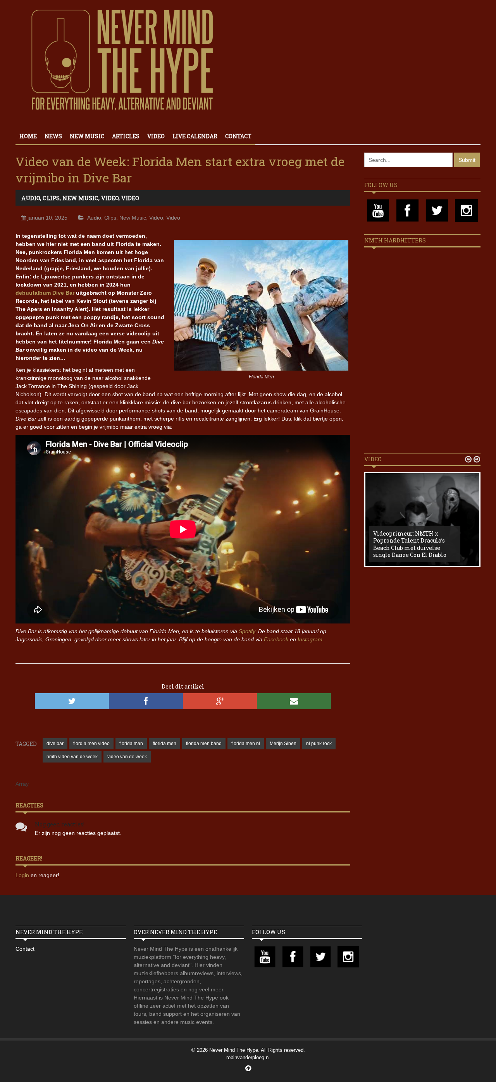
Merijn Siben (283, 743)
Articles (126, 136)
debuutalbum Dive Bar (45, 293)
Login (23, 875)
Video (156, 136)
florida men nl (245, 743)
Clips (51, 198)
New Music (87, 136)
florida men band (204, 743)
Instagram (310, 639)
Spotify (247, 631)
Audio (30, 198)
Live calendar (194, 136)
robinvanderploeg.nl (248, 1057)
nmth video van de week (72, 756)
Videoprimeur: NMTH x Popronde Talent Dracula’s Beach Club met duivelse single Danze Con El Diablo (409, 544)
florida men (164, 743)
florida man (131, 743)
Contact (238, 136)
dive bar (55, 743)
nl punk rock (319, 743)
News (53, 136)
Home (28, 136)
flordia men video (91, 743)
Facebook (276, 639)
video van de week (127, 756)
